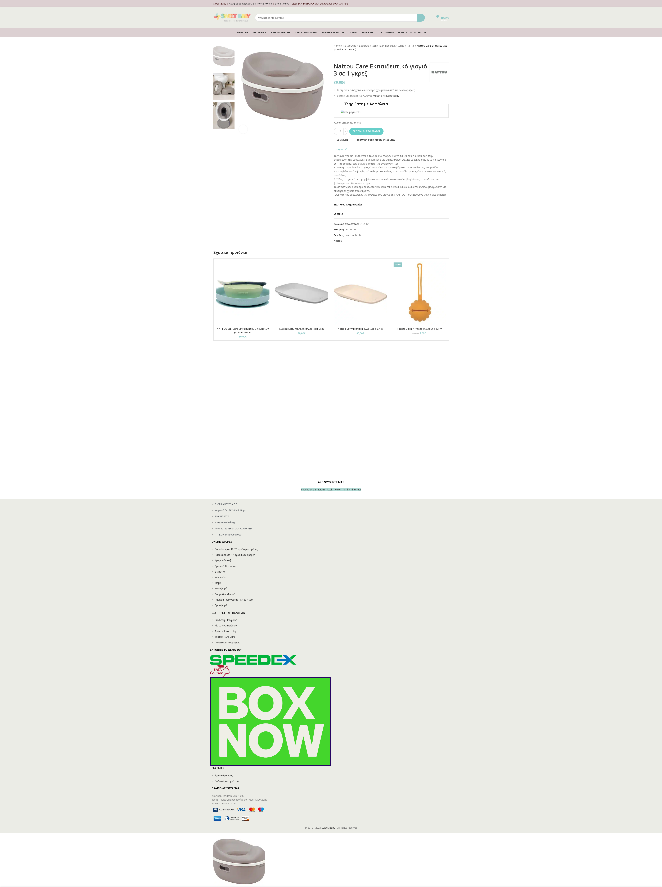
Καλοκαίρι (220, 577)
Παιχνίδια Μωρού (225, 594)
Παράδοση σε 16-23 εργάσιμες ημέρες (236, 549)
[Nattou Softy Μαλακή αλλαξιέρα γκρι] (301, 293)
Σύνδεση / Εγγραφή (226, 620)
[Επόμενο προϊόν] (344, 57)
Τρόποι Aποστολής (226, 631)
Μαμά (218, 583)
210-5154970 (282, 3)
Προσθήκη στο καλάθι (366, 131)
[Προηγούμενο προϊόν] (336, 57)
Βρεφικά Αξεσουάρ (225, 566)
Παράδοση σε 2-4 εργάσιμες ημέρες (235, 554)
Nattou (349, 235)
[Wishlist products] (430, 17)
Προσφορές (221, 605)
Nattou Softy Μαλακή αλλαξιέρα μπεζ (360, 328)
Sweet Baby (328, 827)
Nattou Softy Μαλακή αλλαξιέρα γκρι (301, 328)
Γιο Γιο (410, 45)
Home (337, 45)
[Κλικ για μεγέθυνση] (243, 129)
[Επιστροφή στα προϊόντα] (340, 57)
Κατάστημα (349, 45)
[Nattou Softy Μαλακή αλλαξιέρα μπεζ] (360, 293)
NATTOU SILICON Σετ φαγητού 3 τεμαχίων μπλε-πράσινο (243, 330)
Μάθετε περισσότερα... (386, 95)
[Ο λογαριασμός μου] (448, 3)
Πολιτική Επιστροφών (227, 642)
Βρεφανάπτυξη (368, 45)
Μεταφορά (221, 588)
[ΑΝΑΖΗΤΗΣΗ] (421, 18)
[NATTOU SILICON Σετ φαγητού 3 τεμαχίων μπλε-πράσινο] (243, 293)
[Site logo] (232, 17)
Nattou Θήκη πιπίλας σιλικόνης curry (419, 328)
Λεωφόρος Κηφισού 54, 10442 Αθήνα (250, 3)
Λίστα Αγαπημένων (226, 625)
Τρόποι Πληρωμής (225, 636)
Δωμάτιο (220, 571)
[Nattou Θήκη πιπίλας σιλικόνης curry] (419, 293)
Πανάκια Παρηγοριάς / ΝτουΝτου (234, 599)
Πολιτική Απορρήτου (227, 781)
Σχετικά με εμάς (224, 775)
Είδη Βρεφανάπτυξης (391, 45)
